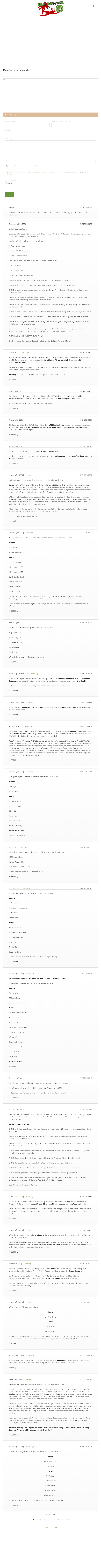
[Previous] (7, 94)
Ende (68, 1519)
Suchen (97, 6)
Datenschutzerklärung (79, 172)
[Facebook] (47, 1543)
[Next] (93, 94)
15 (60, 109)
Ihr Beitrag (8, 139)
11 (53, 109)
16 (61, 109)
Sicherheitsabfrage (11, 180)
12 (55, 109)
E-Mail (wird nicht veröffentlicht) (61, 121)
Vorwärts (61, 1519)
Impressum (64, 1552)
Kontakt (36, 1552)
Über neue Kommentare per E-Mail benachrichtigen (23, 166)
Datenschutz (49, 1552)
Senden (9, 194)
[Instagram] (54, 1543)
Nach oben (50, 1533)
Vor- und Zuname (11, 121)
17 (63, 109)
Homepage (25, 353)
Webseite (8, 130)
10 (52, 109)
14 (58, 109)
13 (57, 109)
